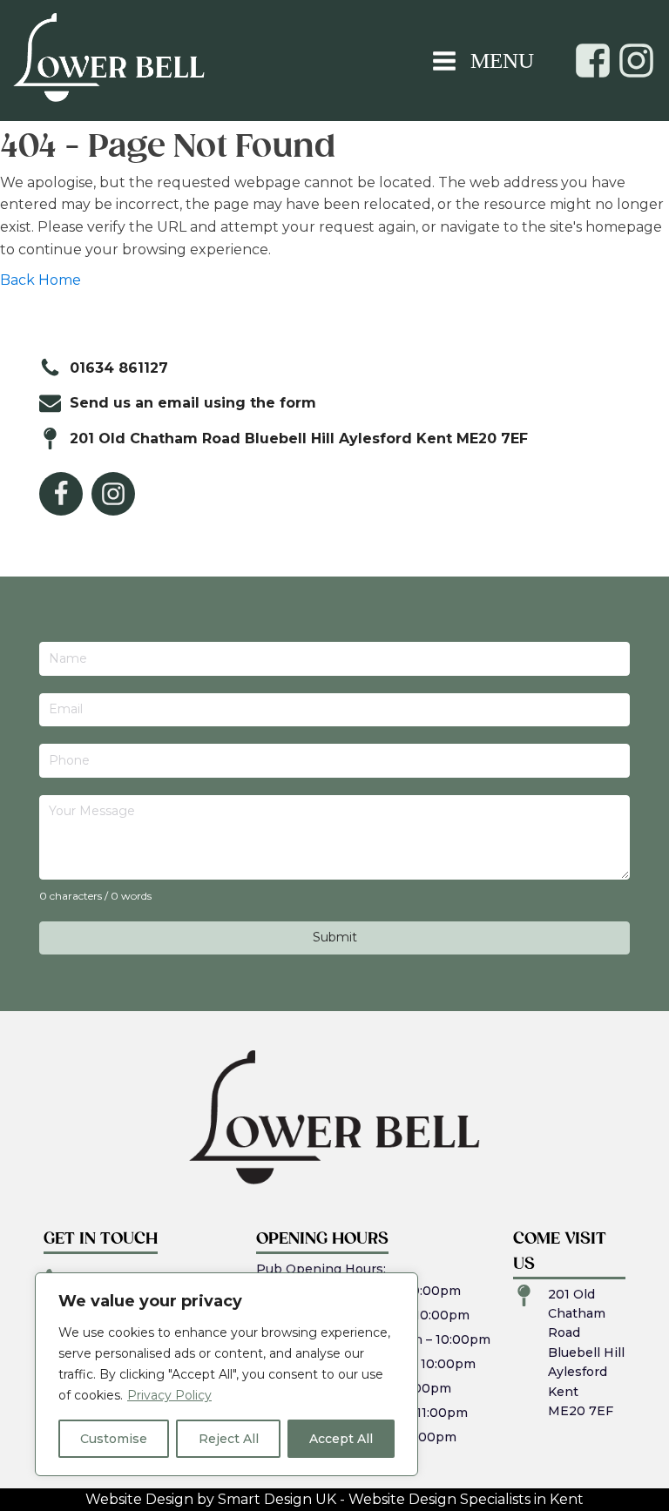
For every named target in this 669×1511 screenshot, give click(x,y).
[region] (226, 1374)
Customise (113, 1439)
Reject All (229, 1439)
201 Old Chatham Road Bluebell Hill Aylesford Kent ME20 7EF (586, 1352)
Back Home (40, 280)
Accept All (341, 1439)
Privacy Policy (169, 1395)
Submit (335, 937)
